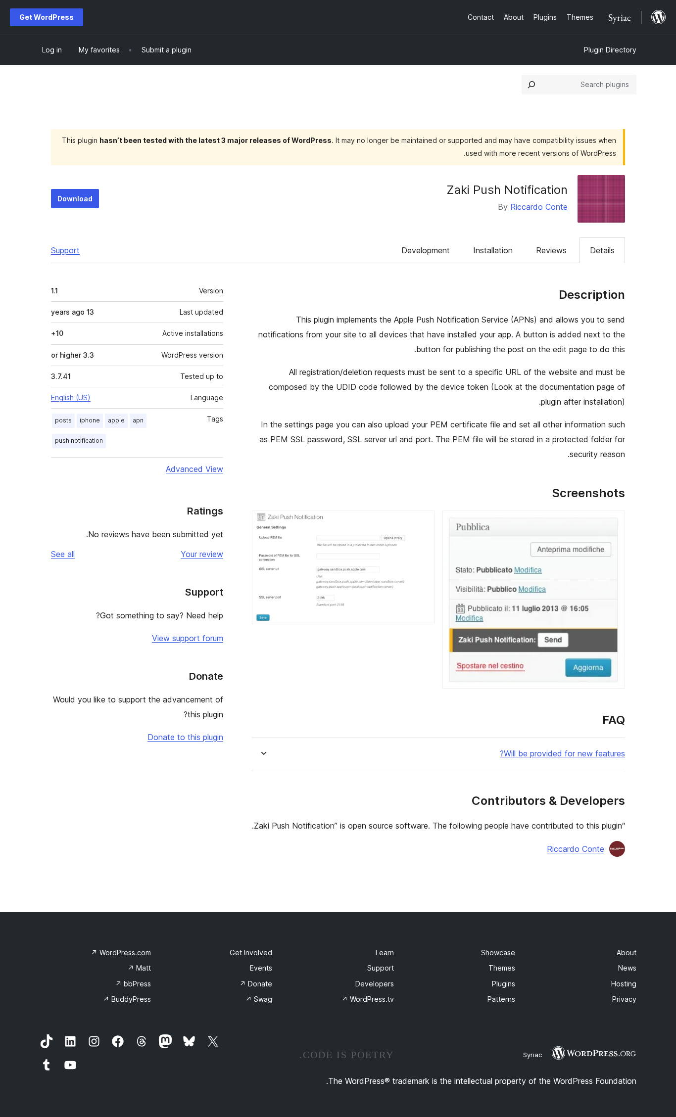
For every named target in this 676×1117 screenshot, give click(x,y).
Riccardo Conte (539, 207)
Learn (385, 952)
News (627, 968)
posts (63, 420)
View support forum (187, 638)
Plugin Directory (610, 50)
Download (75, 198)
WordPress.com (121, 952)
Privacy (624, 999)
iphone (90, 420)
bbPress (133, 983)
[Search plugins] (531, 84)
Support (65, 250)
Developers (374, 983)
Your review (202, 554)
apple (116, 420)
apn (138, 420)
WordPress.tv (367, 999)
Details (602, 250)
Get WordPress (46, 17)
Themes (501, 968)
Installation (493, 250)
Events (261, 968)
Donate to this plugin (185, 737)
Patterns (501, 999)
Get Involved (251, 952)
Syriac (532, 1055)
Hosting (623, 983)
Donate (256, 983)
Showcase (498, 952)
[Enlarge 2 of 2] (421, 524)
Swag (258, 999)
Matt (139, 968)
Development (425, 250)
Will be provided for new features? (562, 753)
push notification (79, 440)
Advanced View (194, 469)
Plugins (503, 983)
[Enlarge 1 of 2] (612, 524)
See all (63, 554)
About (626, 952)
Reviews (551, 250)
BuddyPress (127, 999)
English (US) (71, 397)
